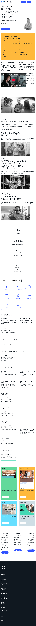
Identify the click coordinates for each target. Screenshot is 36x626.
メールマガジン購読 (3, 612)
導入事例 (2, 601)
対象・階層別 (16, 280)
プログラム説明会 (3, 597)
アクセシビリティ (3, 589)
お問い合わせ (32, 550)
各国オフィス (2, 585)
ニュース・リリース (3, 578)
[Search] (34, 1)
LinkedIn (2, 620)
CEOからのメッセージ (3, 579)
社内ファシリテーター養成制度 (4, 598)
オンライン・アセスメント (4, 606)
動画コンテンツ (3, 603)
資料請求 (19, 550)
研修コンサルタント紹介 (4, 583)
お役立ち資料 (6, 552)
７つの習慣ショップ (3, 607)
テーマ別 (6, 280)
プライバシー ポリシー (3, 588)
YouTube (2, 616)
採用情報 (2, 584)
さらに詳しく (5, 47)
